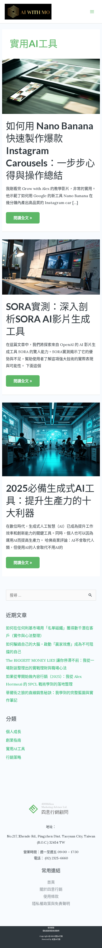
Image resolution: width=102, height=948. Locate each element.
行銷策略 (13, 757)
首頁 (51, 882)
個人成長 (13, 731)
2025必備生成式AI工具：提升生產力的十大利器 (50, 500)
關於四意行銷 (51, 889)
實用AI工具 (15, 748)
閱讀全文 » (24, 216)
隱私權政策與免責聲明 (51, 903)
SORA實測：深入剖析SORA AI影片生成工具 (48, 319)
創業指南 (13, 740)
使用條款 (51, 896)
